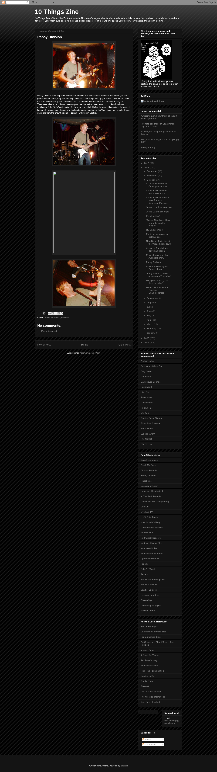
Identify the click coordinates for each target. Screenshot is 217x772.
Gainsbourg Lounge (151, 382)
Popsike (145, 564)
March (150, 324)
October (151, 180)
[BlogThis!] (52, 313)
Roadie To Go (147, 676)
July (149, 307)
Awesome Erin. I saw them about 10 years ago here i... (159, 117)
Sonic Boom (147, 428)
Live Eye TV (147, 512)
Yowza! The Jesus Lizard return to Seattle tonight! (158, 223)
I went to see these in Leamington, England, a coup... (158, 125)
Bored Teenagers (149, 460)
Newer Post (44, 344)
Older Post (124, 344)
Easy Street (146, 371)
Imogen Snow (147, 650)
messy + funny (148, 147)
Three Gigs (146, 600)
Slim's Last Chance (150, 423)
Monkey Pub (147, 402)
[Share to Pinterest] (61, 313)
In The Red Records (151, 496)
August (150, 302)
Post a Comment (49, 331)
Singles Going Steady (151, 418)
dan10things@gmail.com (171, 721)
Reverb (144, 574)
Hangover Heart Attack (152, 491)
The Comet (146, 439)
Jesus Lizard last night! (157, 211)
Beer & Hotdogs (148, 626)
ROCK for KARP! (154, 230)
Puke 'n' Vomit (148, 569)
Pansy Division (51, 317)
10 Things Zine (57, 11)
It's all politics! (153, 216)
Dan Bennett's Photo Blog (153, 631)
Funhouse (146, 376)
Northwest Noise (149, 548)
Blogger (124, 766)
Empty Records (148, 475)
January (151, 333)
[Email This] (49, 313)
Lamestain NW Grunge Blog (155, 501)
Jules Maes (146, 397)
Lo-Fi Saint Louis (149, 517)
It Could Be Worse (150, 655)
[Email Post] (43, 313)
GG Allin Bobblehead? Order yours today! (157, 185)
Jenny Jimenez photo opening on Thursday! (158, 274)
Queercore (64, 317)
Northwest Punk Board (152, 553)
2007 (147, 342)
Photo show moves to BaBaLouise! (157, 235)
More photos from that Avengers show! (157, 256)
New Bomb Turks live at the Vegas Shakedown (158, 242)
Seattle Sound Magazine (153, 579)
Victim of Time (148, 610)
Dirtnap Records (149, 470)
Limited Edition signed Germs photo (157, 267)
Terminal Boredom (150, 595)
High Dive (145, 392)
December (152, 171)
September (153, 298)
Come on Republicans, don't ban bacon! (157, 249)
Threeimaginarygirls (151, 605)
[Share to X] (55, 313)
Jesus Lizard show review (159, 207)
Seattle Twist (147, 681)
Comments (150, 744)
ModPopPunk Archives (152, 527)
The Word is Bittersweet (153, 696)
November (152, 175)
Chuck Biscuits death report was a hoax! (156, 192)
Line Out (145, 506)
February (152, 328)
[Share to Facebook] (58, 313)
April (149, 320)
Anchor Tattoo (148, 361)
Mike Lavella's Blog (150, 522)
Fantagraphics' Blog (151, 637)
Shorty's (145, 413)
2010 (147, 163)
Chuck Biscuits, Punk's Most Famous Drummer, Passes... (157, 200)
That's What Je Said (151, 691)
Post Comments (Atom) (90, 353)
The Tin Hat (146, 444)
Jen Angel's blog (149, 660)
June (149, 311)
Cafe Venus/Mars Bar (151, 366)
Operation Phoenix (150, 558)
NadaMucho (147, 532)
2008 (147, 338)
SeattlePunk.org (149, 590)
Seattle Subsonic (149, 584)
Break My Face (148, 465)
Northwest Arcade (149, 665)
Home (84, 344)
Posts (147, 739)
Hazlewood (146, 387)
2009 (147, 167)
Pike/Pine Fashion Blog (152, 670)
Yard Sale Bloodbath (151, 702)
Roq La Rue (147, 408)
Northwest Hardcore (151, 538)
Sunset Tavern (148, 433)
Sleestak (145, 686)
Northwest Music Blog (151, 543)
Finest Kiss (146, 481)
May (149, 315)
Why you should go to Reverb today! (157, 281)
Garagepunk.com (149, 486)
